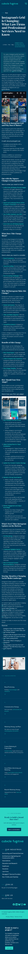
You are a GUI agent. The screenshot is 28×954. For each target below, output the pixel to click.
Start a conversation (14, 829)
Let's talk (9, 948)
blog (12, 44)
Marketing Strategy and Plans (12, 726)
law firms (4, 605)
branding (11, 608)
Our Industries (13, 849)
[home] (13, 4)
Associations (6, 861)
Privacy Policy (10, 917)
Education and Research (9, 863)
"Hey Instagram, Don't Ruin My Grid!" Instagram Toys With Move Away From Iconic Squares (14, 646)
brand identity (6, 89)
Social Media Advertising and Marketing (12, 769)
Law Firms (5, 871)
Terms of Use (18, 917)
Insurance (5, 869)
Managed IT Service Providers (11, 874)
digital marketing (6, 610)
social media (5, 608)
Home (5, 44)
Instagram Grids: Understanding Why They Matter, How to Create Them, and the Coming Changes (14, 630)
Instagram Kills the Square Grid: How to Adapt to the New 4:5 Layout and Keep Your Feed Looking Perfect (14, 636)
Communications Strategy (11, 707)
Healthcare (5, 866)
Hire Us (9, 895)
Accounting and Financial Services (12, 853)
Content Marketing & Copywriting (10, 747)
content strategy (17, 71)
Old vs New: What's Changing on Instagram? (12, 641)
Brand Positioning (9, 687)
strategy (4, 616)
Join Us (9, 884)
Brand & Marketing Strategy (12, 789)
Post (9, 44)
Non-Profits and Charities (10, 877)
